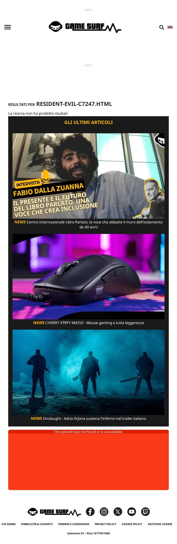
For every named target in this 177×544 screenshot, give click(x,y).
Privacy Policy (105, 524)
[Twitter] (120, 511)
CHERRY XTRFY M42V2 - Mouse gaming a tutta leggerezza (88, 322)
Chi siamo (9, 524)
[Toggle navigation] (7, 27)
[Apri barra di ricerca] (161, 27)
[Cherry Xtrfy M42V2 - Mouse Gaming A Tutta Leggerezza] (88, 276)
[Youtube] (133, 511)
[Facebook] (92, 511)
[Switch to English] (170, 27)
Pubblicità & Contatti (37, 524)
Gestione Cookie (160, 524)
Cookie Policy (132, 524)
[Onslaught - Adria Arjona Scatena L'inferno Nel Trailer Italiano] (88, 372)
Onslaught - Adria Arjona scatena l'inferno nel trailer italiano (88, 418)
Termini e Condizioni (73, 524)
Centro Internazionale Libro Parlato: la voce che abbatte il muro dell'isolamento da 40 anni (88, 224)
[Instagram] (106, 511)
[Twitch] (145, 511)
